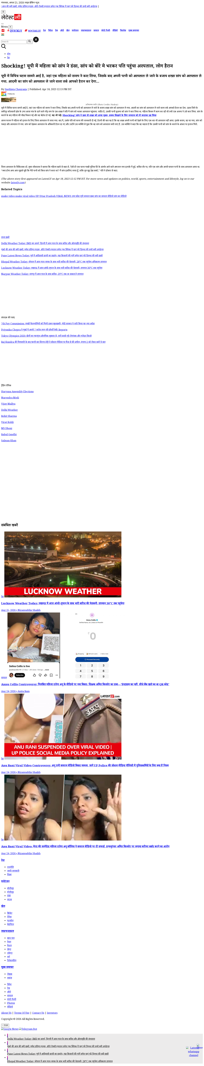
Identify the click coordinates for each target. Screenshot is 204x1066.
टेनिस (9, 917)
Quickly (16, 31)
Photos (11, 1003)
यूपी (82, 196)
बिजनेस (123, 30)
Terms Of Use (21, 1013)
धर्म (8, 957)
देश (44, 30)
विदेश (50, 30)
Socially (34, 31)
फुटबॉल (10, 921)
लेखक (9, 974)
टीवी (9, 896)
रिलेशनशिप (11, 961)
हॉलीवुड (10, 892)
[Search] (2, 23)
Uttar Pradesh (47, 196)
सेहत (9, 950)
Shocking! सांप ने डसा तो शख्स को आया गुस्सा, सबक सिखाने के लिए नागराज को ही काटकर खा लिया (109, 116)
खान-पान (10, 938)
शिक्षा (9, 875)
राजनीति (10, 867)
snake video (8, 196)
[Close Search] (36, 39)
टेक (56, 30)
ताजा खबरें (5, 238)
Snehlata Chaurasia (16, 90)
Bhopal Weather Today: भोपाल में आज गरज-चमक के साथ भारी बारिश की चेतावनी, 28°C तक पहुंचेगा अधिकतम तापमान (60, 1062)
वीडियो (115, 30)
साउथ (9, 900)
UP (37, 196)
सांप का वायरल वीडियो (104, 196)
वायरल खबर (89, 196)
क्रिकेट (9, 913)
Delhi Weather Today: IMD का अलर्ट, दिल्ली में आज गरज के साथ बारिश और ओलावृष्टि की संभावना (51, 1039)
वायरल (96, 30)
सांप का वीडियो (120, 196)
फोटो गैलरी (105, 30)
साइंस (9, 978)
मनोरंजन (75, 30)
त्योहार (9, 953)
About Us (6, 1013)
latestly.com (17, 183)
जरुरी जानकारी (13, 871)
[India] (3, 35)
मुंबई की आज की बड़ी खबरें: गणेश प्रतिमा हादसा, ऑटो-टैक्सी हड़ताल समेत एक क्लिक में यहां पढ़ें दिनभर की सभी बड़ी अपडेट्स (58, 1047)
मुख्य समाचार (133, 30)
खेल (67, 30)
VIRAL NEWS (64, 196)
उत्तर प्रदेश (76, 196)
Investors (52, 1013)
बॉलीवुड (10, 889)
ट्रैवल (9, 942)
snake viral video (25, 196)
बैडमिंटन (10, 925)
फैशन (9, 946)
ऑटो (62, 30)
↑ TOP (5, 1025)
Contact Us (38, 1013)
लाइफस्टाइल (86, 30)
